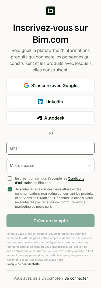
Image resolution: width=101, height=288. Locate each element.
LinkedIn (54, 101)
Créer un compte (50, 220)
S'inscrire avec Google (54, 85)
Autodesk (54, 118)
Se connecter (76, 278)
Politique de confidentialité (23, 264)
